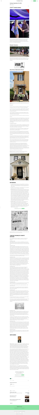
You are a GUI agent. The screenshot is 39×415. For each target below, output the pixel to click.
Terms (21, 411)
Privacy (19, 411)
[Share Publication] (32, 0)
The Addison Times (12, 4)
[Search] (31, 0)
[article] (19, 393)
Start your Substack (18, 412)
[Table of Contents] (0, 207)
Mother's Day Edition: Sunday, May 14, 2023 (15, 399)
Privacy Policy (23, 376)
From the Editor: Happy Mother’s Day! (13, 400)
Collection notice (23, 411)
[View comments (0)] (12, 6)
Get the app (22, 412)
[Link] (9, 7)
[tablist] (12, 384)
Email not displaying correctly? (12, 396)
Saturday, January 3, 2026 (13, 392)
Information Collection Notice (19, 376)
